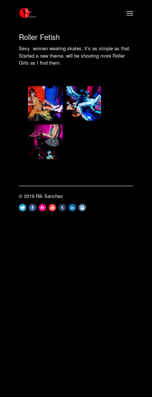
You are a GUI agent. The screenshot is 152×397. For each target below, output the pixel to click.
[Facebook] (32, 209)
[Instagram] (82, 209)
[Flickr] (42, 209)
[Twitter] (22, 209)
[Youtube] (52, 209)
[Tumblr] (62, 209)
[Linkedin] (72, 209)
